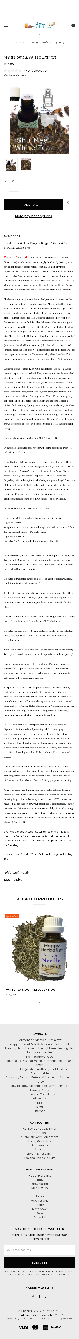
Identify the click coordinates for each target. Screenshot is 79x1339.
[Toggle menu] (5, 25)
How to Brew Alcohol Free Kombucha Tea (39, 1086)
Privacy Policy (39, 1090)
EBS (39, 1102)
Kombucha (39, 1132)
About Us (39, 1098)
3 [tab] (43, 1002)
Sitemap (39, 1111)
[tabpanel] (39, 956)
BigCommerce (65, 1319)
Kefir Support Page (39, 1056)
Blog (39, 1106)
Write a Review (15, 75)
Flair (44, 1319)
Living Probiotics (39, 1141)
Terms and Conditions (39, 1094)
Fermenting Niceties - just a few (39, 1040)
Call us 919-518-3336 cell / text (39, 1311)
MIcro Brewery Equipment (39, 1137)
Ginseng (39, 1149)
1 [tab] (35, 1002)
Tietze (39, 1192)
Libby (39, 1179)
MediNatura (39, 1188)
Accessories (39, 1145)
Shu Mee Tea (28, 854)
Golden (40, 1204)
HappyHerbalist (39, 1175)
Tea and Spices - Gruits (39, 1158)
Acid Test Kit (39, 1200)
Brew (39, 1213)
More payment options (33, 216)
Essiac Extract (18, 989)
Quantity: (9, 180)
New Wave (39, 1209)
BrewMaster (39, 1183)
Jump (39, 1196)
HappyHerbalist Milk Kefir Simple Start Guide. (39, 1044)
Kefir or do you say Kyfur (39, 1128)
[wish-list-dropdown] (69, 203)
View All (39, 1217)
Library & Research (40, 1153)
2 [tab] (39, 1002)
